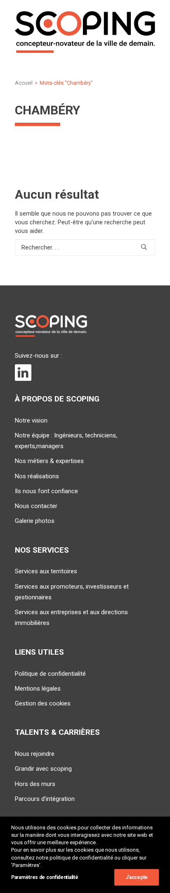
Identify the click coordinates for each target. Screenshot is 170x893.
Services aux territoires (46, 571)
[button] (144, 247)
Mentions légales (38, 688)
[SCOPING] (85, 32)
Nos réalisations (37, 476)
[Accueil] (51, 326)
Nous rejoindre (34, 754)
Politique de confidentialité (50, 673)
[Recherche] (85, 247)
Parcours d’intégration (45, 799)
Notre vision (31, 420)
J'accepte (136, 877)
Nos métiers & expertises (49, 461)
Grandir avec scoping (43, 768)
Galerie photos (34, 521)
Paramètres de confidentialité (44, 877)
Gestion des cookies (43, 703)
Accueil (24, 83)
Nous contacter (36, 506)
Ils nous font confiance (46, 491)
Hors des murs (35, 784)
